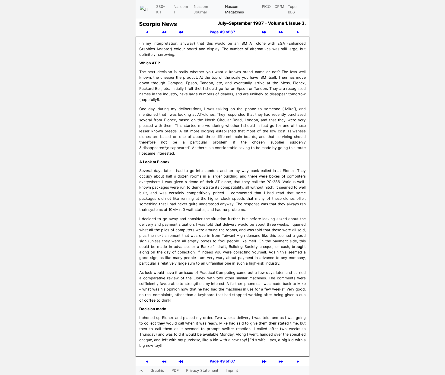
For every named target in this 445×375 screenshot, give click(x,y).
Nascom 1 (181, 9)
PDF (175, 370)
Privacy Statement (202, 370)
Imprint (232, 370)
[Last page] (281, 32)
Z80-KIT (160, 9)
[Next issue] (264, 32)
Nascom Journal (201, 9)
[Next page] (298, 32)
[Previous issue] (181, 32)
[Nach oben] (141, 370)
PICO (266, 6)
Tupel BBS (292, 9)
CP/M (279, 6)
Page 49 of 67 (222, 32)
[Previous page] (147, 32)
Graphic (157, 370)
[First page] (164, 32)
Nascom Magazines (234, 9)
